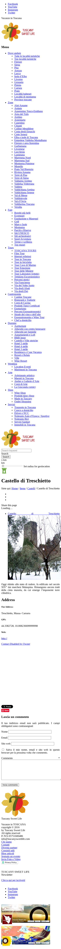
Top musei (19, 244)
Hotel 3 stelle (21, 349)
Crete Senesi (20, 134)
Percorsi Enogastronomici (27, 311)
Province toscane (23, 99)
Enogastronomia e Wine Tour (29, 317)
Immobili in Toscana (24, 424)
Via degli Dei (21, 291)
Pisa (16, 67)
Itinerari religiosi (22, 256)
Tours (11, 247)
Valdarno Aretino (23, 181)
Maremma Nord (22, 157)
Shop (10, 390)
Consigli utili (7, 850)
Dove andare (14, 53)
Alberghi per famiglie (25, 331)
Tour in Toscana (22, 259)
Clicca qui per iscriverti (13, 880)
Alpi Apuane (20, 105)
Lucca (17, 73)
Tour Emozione (22, 268)
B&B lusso (20, 337)
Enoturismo (20, 308)
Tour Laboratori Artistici (26, 273)
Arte (10, 372)
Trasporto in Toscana (25, 407)
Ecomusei (19, 215)
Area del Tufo (21, 114)
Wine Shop (20, 392)
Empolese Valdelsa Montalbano (30, 140)
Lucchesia (19, 151)
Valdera (18, 186)
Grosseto (18, 82)
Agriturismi (20, 326)
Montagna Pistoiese (24, 163)
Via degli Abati (22, 288)
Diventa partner (9, 847)
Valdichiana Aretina (24, 189)
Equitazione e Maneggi (26, 218)
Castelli (31, 488)
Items (22, 488)
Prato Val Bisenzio (23, 169)
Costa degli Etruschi (24, 131)
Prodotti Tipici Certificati (27, 305)
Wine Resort (20, 361)
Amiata (18, 108)
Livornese (19, 149)
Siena (17, 64)
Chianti (18, 125)
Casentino (19, 122)
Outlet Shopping (22, 401)
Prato (17, 91)
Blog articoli (7, 853)
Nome (4, 731)
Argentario (19, 120)
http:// (4, 638)
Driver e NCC (21, 413)
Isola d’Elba (20, 76)
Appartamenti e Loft (24, 334)
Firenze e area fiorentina (26, 143)
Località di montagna (25, 96)
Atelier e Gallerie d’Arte (26, 381)
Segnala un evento (10, 856)
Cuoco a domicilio (23, 410)
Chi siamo (6, 841)
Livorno (18, 79)
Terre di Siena (21, 178)
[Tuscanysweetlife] (18, 40)
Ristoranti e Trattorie (24, 300)
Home (15, 488)
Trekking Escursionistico (27, 276)
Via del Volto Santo (24, 285)
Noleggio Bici (21, 419)
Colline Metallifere (24, 128)
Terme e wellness (23, 241)
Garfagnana (20, 146)
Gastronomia (14, 294)
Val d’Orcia (20, 201)
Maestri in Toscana (24, 378)
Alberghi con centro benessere (29, 329)
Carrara (18, 88)
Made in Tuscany (23, 398)
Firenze (18, 61)
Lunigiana (19, 154)
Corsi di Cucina (22, 302)
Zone (10, 102)
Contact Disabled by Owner (15, 644)
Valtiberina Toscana (24, 204)
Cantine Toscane (22, 297)
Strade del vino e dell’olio (27, 314)
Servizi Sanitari (22, 421)
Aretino (18, 117)
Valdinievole (20, 198)
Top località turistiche (25, 59)
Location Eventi (22, 366)
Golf (16, 221)
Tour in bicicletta (23, 262)
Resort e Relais (22, 355)
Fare (10, 210)
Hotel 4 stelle (21, 346)
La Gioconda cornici (24, 387)
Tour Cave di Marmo (25, 265)
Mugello (18, 166)
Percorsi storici (21, 279)
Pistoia (17, 85)
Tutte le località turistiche (27, 56)
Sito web (5, 743)
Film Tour (19, 253)
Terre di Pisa (20, 175)
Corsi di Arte (20, 384)
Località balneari (22, 93)
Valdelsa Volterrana (24, 183)
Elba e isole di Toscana (26, 137)
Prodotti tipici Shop (24, 395)
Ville (16, 358)
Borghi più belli (22, 212)
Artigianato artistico (24, 375)
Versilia (18, 207)
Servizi (11, 404)
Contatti (5, 844)
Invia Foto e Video (10, 859)
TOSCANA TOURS (25, 250)
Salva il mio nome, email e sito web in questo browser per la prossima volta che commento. (30, 751)
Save (7, 710)
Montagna (19, 227)
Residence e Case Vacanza (28, 352)
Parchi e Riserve (22, 230)
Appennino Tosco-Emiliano (28, 111)
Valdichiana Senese (24, 192)
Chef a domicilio (22, 320)
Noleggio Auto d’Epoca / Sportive (31, 416)
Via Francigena (22, 282)
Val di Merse (20, 195)
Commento (30, 758)
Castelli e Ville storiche (26, 340)
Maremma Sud (21, 160)
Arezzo (18, 70)
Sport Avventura (22, 239)
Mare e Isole (20, 224)
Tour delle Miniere (23, 271)
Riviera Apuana (22, 172)
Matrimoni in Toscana (25, 369)
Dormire (12, 323)
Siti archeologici (22, 236)
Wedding (12, 363)
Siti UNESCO (21, 233)
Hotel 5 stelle (21, 343)
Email (4, 737)
